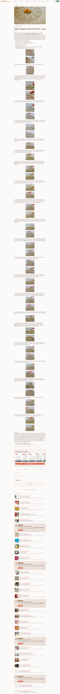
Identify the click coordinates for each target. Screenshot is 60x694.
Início (15, 25)
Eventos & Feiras (33, 1)
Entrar (58, 1)
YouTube (28, 441)
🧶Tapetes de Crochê (19, 25)
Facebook (20, 441)
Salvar (18, 469)
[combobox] (31, 446)
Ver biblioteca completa (30, 463)
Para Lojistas (47, 1)
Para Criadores (39, 1)
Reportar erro (17, 472)
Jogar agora (19, 605)
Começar (15, 1)
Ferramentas (21, 1)
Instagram (24, 441)
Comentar (42, 469)
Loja (18, 1)
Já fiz (34, 469)
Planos (43, 1)
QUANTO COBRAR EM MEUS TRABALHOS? (29, 39)
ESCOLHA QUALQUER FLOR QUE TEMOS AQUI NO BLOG (32, 46)
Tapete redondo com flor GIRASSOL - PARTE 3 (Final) (24, 444)
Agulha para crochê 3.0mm (19, 45)
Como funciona (27, 1)
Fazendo (26, 469)
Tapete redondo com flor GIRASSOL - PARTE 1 (23, 41)
